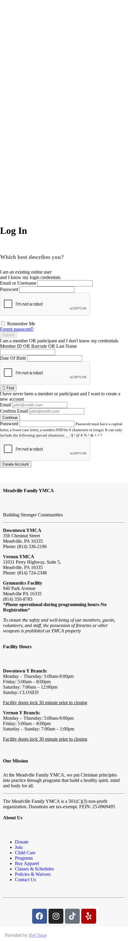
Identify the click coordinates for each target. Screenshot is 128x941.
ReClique (38, 935)
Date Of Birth (13, 358)
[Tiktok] (72, 916)
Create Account (15, 464)
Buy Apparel (27, 863)
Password (9, 289)
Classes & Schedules (34, 868)
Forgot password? (17, 329)
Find (9, 388)
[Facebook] (39, 916)
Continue (10, 417)
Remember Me (20, 323)
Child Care (25, 852)
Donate (22, 841)
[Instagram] (56, 916)
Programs (24, 858)
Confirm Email (14, 411)
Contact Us (25, 879)
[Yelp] (88, 916)
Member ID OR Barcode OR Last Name (38, 346)
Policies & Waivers (33, 874)
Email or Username (18, 283)
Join (19, 847)
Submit (8, 335)
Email (5, 404)
